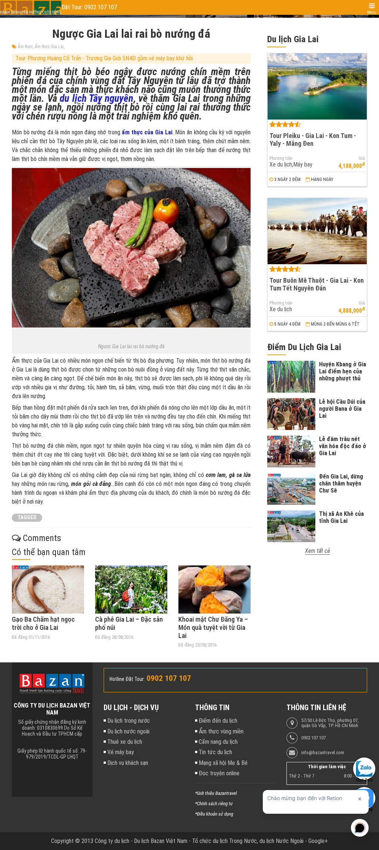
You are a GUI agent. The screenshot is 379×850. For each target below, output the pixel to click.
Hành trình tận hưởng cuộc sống (30, 12)
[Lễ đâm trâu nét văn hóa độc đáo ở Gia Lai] (291, 451)
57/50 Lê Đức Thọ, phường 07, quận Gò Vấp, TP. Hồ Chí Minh (330, 723)
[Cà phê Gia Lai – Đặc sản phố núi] (131, 589)
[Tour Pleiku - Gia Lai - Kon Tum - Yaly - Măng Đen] (317, 86)
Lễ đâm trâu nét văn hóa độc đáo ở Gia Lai (342, 446)
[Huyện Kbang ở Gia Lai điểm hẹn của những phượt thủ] (291, 377)
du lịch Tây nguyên (96, 98)
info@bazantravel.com (322, 752)
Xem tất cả (317, 550)
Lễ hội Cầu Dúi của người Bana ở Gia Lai (342, 408)
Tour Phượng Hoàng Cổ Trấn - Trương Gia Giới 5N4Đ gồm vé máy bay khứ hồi (104, 58)
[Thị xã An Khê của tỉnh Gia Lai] (291, 526)
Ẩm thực (25, 46)
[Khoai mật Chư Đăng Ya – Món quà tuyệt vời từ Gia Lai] (214, 589)
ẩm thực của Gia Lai (147, 132)
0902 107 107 (313, 737)
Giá (362, 158)
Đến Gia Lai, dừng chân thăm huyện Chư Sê (341, 483)
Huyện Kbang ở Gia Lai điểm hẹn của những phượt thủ (342, 371)
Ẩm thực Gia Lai (49, 46)
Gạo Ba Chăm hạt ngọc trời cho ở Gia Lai (43, 623)
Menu (371, 12)
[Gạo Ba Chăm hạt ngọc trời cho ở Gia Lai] (48, 589)
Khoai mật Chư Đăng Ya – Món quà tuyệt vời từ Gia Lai (213, 627)
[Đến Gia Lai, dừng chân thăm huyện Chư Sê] (291, 489)
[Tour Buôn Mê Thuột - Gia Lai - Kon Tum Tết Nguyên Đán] (317, 231)
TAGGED (27, 517)
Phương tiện (280, 158)
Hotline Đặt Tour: (127, 679)
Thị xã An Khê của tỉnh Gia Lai (341, 517)
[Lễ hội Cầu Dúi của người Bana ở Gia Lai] (291, 414)
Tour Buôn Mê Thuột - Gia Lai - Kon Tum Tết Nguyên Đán (316, 284)
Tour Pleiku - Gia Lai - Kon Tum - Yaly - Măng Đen (312, 139)
